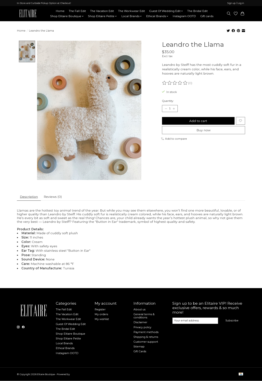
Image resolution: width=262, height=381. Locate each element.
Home (60, 11)
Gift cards (206, 16)
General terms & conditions (144, 316)
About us (139, 309)
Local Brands (64, 343)
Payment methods (145, 332)
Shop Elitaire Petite (68, 338)
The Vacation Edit (102, 11)
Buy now (203, 130)
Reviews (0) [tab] (53, 197)
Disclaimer (140, 322)
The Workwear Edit (131, 11)
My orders (101, 314)
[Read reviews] (175, 83)
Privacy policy (142, 327)
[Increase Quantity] (173, 108)
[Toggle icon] (228, 13)
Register (100, 309)
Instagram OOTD (184, 16)
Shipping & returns (145, 337)
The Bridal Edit (197, 11)
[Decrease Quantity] (165, 108)
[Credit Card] (241, 374)
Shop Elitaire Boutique (70, 333)
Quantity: (168, 101)
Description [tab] (29, 197)
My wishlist (102, 319)
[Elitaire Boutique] (28, 13)
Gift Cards (139, 351)
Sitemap (139, 346)
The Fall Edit (77, 11)
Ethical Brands (65, 348)
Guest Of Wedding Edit (71, 324)
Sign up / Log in (235, 3)
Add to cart (198, 121)
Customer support (145, 341)
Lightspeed (76, 374)
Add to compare (176, 138)
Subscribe (231, 320)
